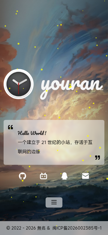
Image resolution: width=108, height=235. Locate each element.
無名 (41, 228)
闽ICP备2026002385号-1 (77, 228)
